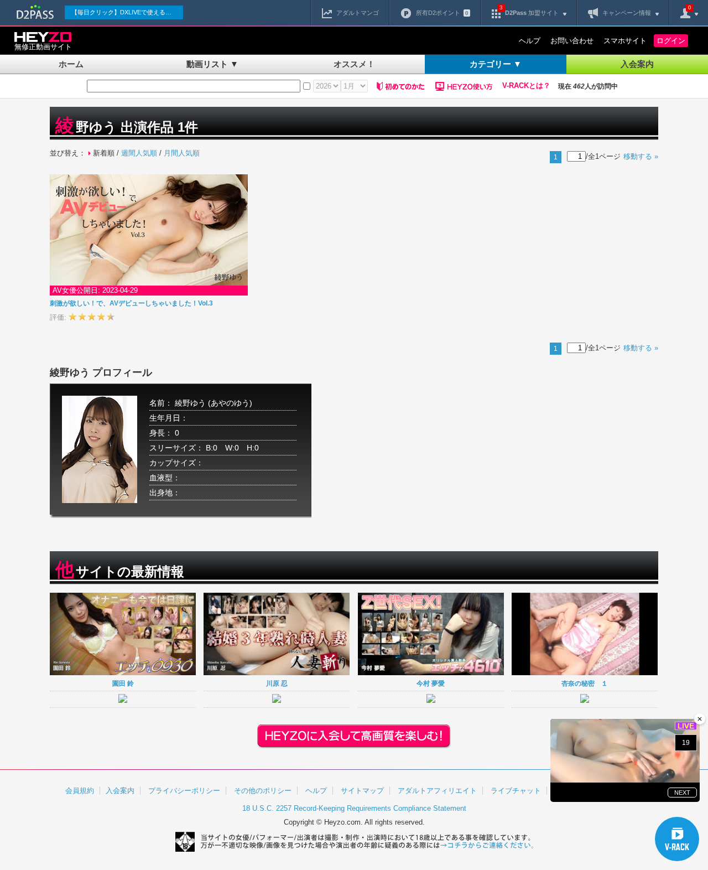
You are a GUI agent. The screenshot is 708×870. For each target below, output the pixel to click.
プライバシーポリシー (184, 790)
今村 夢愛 (431, 683)
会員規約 (79, 790)
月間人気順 (182, 153)
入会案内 (637, 64)
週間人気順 (139, 153)
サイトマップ (362, 790)
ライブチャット (516, 790)
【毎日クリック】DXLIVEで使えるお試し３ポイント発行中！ (127, 12)
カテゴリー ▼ (496, 64)
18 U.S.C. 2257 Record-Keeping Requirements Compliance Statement (354, 808)
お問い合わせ (572, 41)
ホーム (71, 64)
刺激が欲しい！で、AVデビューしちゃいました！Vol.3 (131, 303)
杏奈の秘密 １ (584, 683)
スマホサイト (625, 41)
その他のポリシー (262, 790)
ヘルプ (529, 41)
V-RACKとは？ (526, 86)
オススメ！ (354, 64)
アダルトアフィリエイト (437, 790)
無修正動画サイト (43, 47)
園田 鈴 (123, 683)
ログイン (671, 41)
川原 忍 (277, 683)
